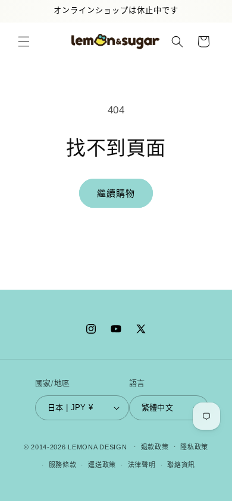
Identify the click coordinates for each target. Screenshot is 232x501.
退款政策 (155, 447)
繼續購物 (116, 193)
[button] (24, 41)
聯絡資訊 (181, 464)
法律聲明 (142, 464)
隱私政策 (194, 447)
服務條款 (63, 464)
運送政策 (102, 464)
